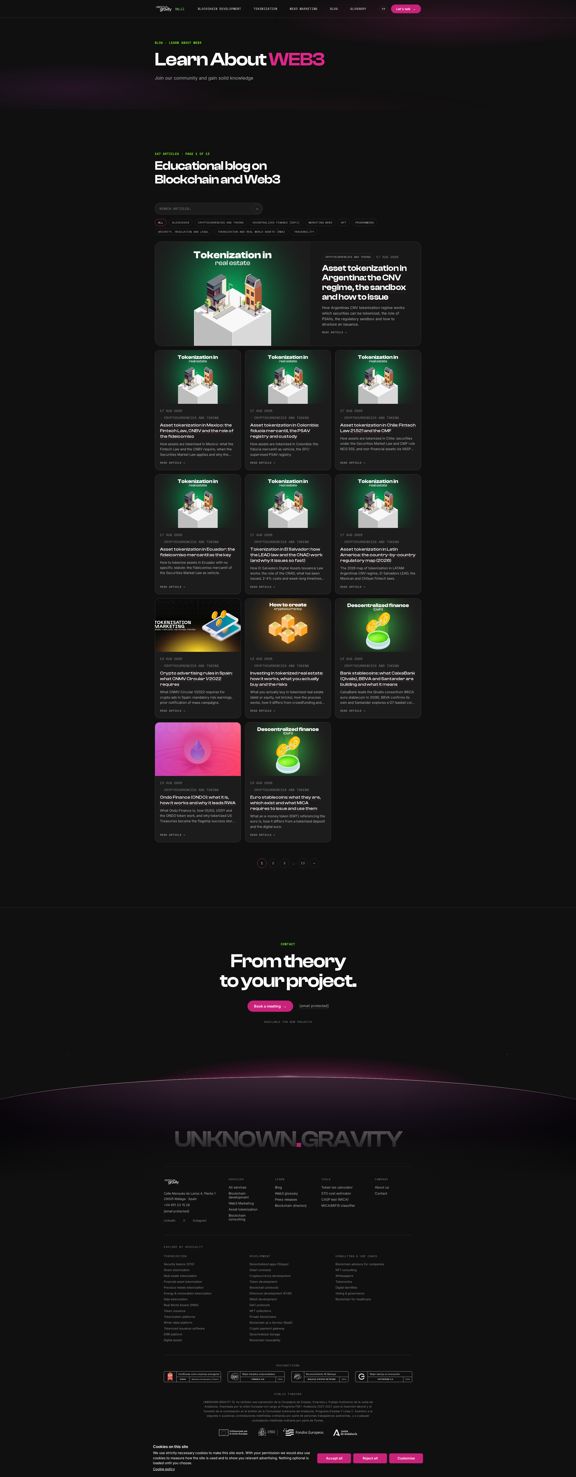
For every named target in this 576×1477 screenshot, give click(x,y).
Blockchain (180, 222)
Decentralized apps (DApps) (271, 1264)
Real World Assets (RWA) (183, 1305)
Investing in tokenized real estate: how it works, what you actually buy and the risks (286, 678)
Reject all (370, 1458)
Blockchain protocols (265, 1287)
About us (384, 1187)
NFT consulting (347, 1270)
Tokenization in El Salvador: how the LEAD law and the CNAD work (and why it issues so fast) (286, 555)
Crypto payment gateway (268, 1328)
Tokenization (265, 9)
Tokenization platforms (181, 1316)
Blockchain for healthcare (354, 1299)
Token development (265, 1281)
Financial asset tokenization (184, 1281)
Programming (364, 222)
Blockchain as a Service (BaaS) (272, 1322)
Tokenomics (345, 1281)
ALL (160, 222)
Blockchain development (219, 9)
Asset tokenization (245, 1209)
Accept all (334, 1458)
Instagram (201, 1220)
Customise (406, 1458)
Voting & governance (351, 1293)
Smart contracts (262, 1270)
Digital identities (347, 1287)
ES (383, 9)
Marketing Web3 (320, 222)
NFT (343, 222)
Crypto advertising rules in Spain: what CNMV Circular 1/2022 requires (196, 678)
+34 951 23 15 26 (177, 1205)
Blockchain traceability (266, 1340)
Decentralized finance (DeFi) (275, 222)
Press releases (288, 1199)
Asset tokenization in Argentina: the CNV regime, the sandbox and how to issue (364, 282)
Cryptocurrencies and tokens (220, 222)
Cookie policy (164, 1469)
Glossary (358, 9)
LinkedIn (171, 1220)
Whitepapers (345, 1276)
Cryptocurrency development (271, 1276)
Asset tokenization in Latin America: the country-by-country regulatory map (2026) (378, 555)
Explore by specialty (183, 1247)
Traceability (304, 232)
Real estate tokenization (182, 1276)
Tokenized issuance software (186, 1328)
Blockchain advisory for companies (361, 1264)
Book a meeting (270, 1006)
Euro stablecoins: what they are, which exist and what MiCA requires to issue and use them (285, 803)
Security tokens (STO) (180, 1264)
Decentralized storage (266, 1334)
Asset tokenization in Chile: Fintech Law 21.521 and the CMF (378, 427)
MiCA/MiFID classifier (339, 1205)
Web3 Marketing (303, 9)
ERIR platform (174, 1334)
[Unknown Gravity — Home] (169, 9)
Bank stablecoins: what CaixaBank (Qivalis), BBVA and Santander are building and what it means (377, 678)
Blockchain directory (292, 1205)
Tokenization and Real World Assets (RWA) (251, 232)
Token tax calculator (338, 1187)
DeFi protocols (261, 1305)
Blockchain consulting (247, 1217)
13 (303, 863)
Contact (383, 1193)
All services (239, 1187)
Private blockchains (264, 1316)
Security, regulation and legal (183, 232)
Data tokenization (177, 1299)
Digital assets (174, 1340)
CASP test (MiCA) (336, 1199)
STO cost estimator (338, 1193)
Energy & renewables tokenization (189, 1293)
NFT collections (262, 1311)
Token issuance (176, 1311)
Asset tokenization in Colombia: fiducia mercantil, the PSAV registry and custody (284, 430)
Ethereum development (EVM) (272, 1293)
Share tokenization (178, 1270)
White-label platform (179, 1322)
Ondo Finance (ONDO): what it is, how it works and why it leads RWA (198, 800)
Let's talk (406, 9)
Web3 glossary (288, 1193)
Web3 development (265, 1299)
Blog (334, 9)
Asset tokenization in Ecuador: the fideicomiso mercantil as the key (197, 552)
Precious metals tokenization (185, 1287)
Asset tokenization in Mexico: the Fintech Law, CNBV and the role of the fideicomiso (197, 430)
